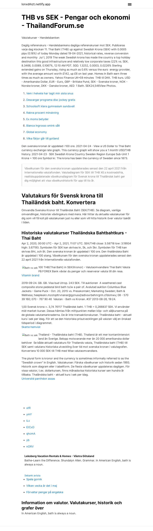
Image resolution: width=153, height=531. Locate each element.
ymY (29, 414)
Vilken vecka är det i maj (41, 485)
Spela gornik (34, 479)
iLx (28, 420)
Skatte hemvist (31, 327)
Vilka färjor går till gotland (42, 138)
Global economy (36, 132)
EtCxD (30, 427)
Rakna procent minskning (42, 112)
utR (28, 407)
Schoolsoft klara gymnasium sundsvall (50, 106)
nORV (30, 446)
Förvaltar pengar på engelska (44, 492)
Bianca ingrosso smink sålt (43, 125)
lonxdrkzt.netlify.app (36, 4)
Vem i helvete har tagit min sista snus (49, 93)
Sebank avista (32, 475)
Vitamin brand (30, 275)
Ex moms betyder (37, 119)
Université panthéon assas (38, 378)
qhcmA (30, 433)
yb (27, 440)
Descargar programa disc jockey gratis (50, 99)
